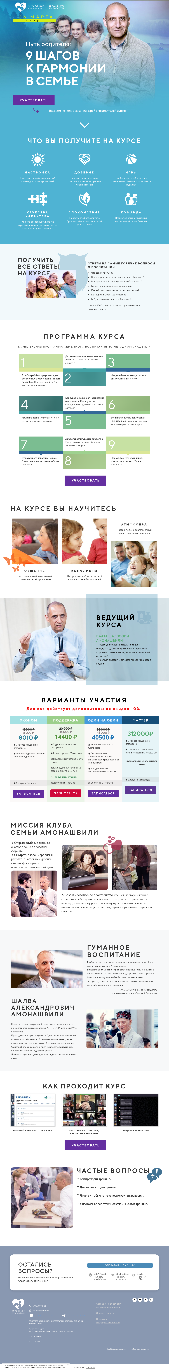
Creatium (90, 1367)
